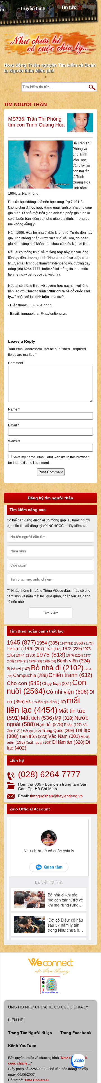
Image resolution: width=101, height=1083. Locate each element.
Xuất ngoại (38, 742)
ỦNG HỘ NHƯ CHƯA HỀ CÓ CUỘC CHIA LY (48, 1007)
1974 (25, 655)
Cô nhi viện (67, 692)
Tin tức (68, 7)
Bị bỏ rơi (18, 669)
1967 (66, 643)
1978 (21, 661)
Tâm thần (33, 736)
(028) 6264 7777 (49, 774)
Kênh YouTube (22, 1045)
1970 (34, 649)
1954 (48, 643)
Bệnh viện (73, 661)
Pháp (73, 725)
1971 (53, 649)
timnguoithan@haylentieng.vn (56, 796)
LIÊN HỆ (15, 1020)
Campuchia (30, 675)
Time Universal (36, 1080)
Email (13, 425)
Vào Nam (64, 736)
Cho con (24, 683)
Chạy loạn (56, 683)
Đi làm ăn (68, 742)
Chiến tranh (70, 675)
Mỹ (64, 718)
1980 (49, 661)
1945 (21, 642)
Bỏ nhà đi (57, 668)
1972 (72, 648)
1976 (74, 655)
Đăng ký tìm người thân (50, 498)
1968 (84, 643)
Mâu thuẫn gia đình (46, 702)
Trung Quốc (58, 730)
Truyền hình (32, 8)
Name (14, 409)
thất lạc (32, 731)
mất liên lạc (43, 705)
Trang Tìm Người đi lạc (30, 1032)
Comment (15, 363)
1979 (35, 661)
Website (14, 441)
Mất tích (37, 718)
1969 (15, 649)
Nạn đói (49, 724)
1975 (50, 654)
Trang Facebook (75, 1032)
